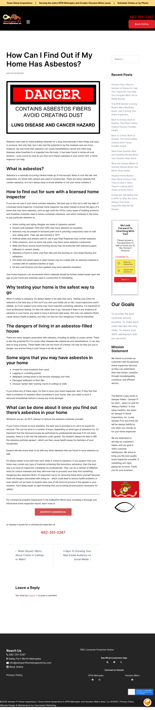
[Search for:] (125, 59)
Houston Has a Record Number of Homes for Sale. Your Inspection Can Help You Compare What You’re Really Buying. (124, 91)
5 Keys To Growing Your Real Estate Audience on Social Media (77, 555)
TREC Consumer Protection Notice (97, 649)
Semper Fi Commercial (53, 512)
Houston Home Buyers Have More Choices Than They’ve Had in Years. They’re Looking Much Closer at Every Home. (123, 182)
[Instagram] (99, 679)
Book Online (142, 24)
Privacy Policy (14, 675)
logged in (33, 595)
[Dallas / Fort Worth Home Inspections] (12, 18)
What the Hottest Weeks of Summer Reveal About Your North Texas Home (124, 167)
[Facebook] (114, 662)
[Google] (107, 662)
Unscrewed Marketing (45, 705)
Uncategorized (15, 73)
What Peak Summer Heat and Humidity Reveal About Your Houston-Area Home (124, 155)
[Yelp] (121, 662)
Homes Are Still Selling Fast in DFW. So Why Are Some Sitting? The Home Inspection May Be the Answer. (124, 202)
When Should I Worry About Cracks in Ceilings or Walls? (29, 555)
